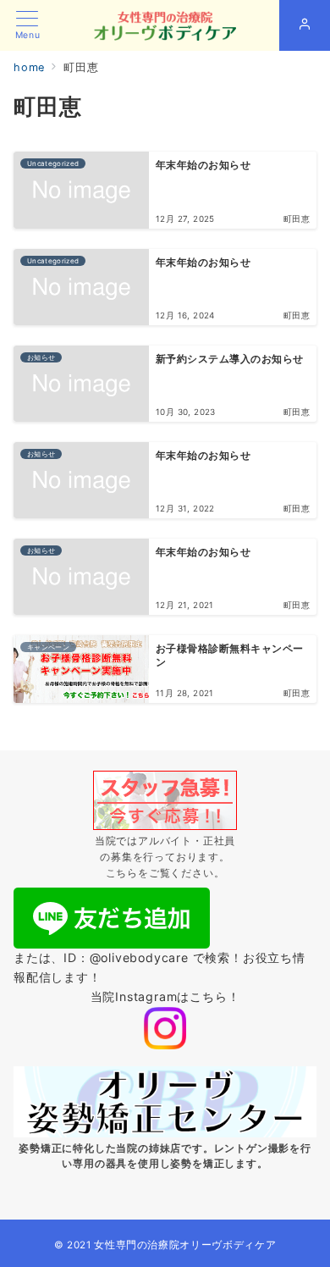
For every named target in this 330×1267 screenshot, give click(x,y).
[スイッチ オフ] (305, 25)
